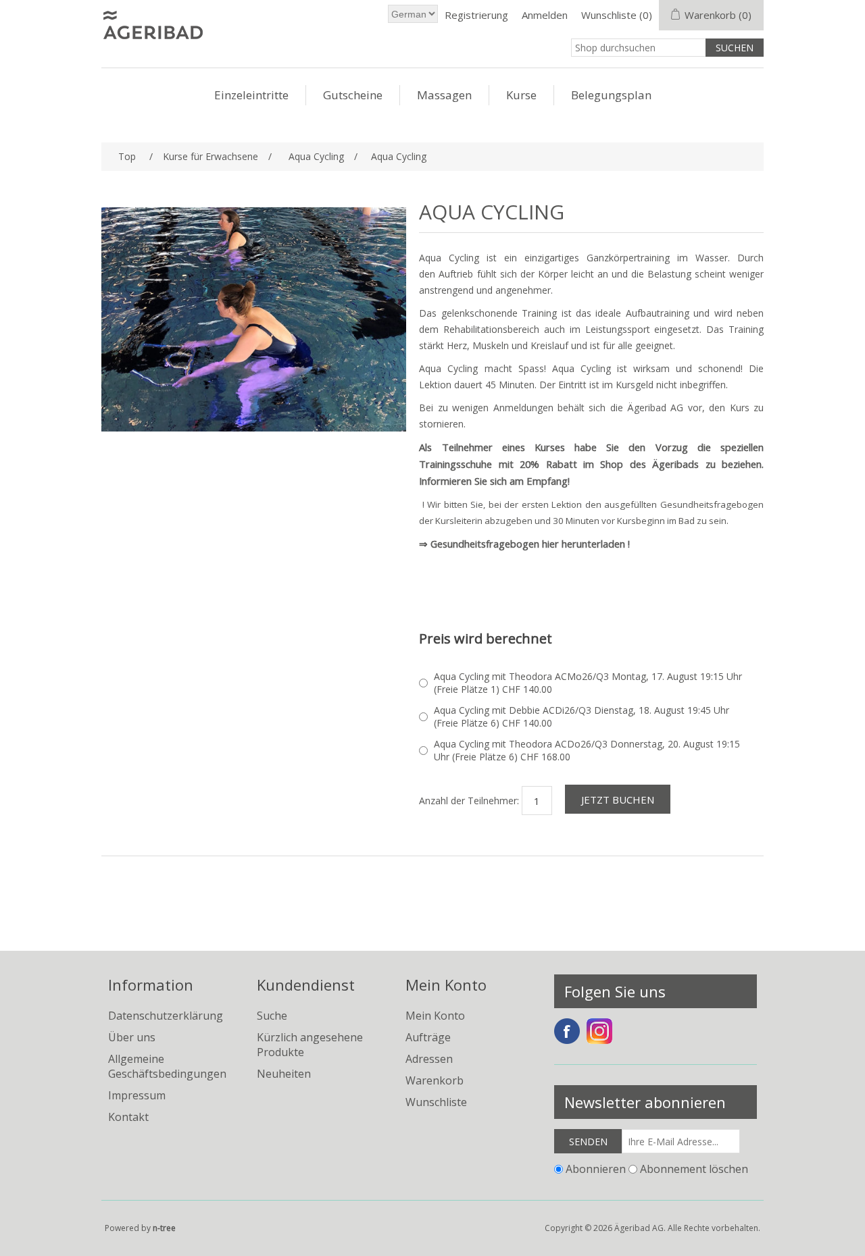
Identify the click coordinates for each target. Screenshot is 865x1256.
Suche (272, 1015)
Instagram (599, 1031)
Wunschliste (436, 1102)
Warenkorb (434, 1080)
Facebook (567, 1031)
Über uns (131, 1037)
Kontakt (128, 1116)
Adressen (429, 1058)
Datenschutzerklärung (165, 1015)
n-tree (164, 1228)
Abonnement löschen (694, 1168)
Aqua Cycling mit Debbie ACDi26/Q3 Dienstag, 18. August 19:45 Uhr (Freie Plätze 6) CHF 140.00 (581, 716)
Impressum (137, 1095)
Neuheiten (284, 1073)
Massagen (444, 95)
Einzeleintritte (251, 95)
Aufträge (428, 1037)
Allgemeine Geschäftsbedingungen (167, 1066)
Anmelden (545, 15)
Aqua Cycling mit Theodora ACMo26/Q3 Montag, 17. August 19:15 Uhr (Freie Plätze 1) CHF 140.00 (588, 683)
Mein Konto (435, 1015)
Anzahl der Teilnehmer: (469, 800)
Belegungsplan (611, 95)
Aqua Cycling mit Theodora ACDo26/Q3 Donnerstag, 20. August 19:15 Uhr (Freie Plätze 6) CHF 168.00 (587, 750)
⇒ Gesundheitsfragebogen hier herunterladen (522, 543)
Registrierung (476, 15)
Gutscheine (352, 95)
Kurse (521, 95)
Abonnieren (596, 1168)
